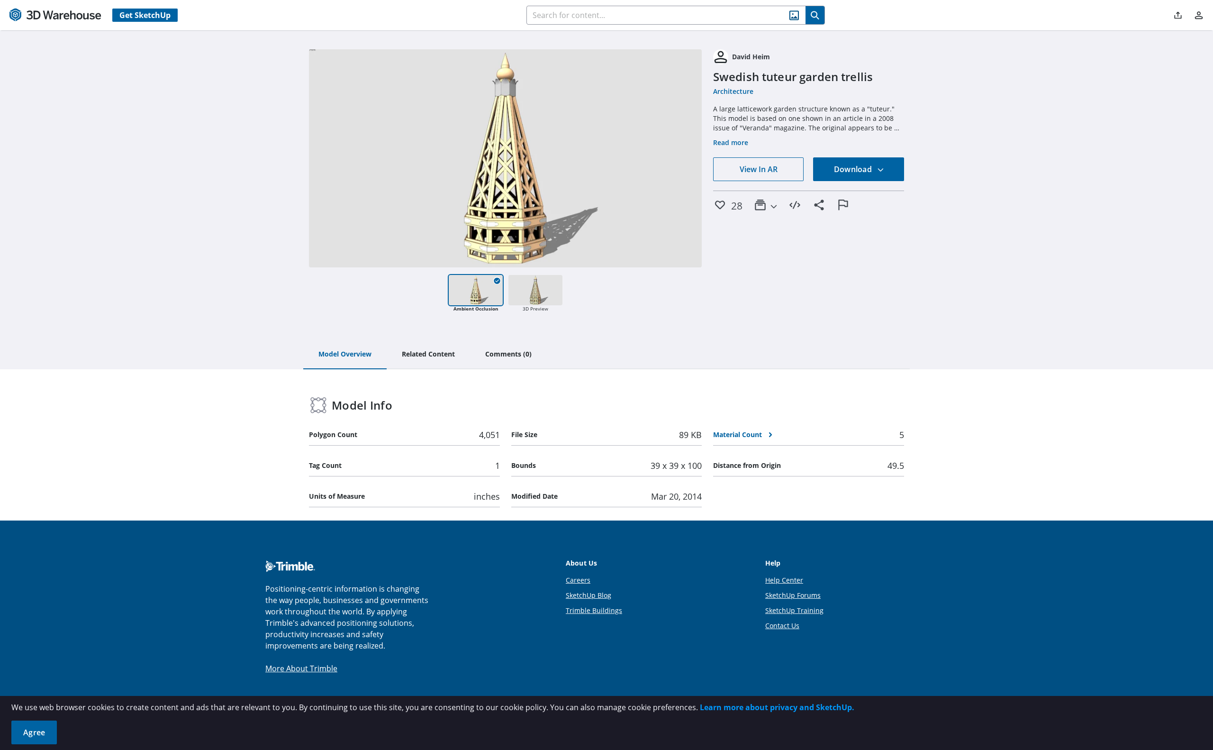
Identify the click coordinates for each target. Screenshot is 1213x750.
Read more (730, 142)
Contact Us (782, 625)
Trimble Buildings (594, 610)
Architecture (733, 91)
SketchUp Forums (793, 595)
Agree (34, 732)
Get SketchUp (145, 15)
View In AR (759, 169)
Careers (578, 580)
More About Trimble (301, 668)
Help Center (784, 580)
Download (854, 169)
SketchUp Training (794, 610)
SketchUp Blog (588, 595)
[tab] (345, 354)
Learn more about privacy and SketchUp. (777, 707)
